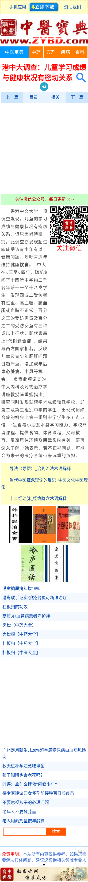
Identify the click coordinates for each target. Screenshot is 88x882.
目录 (33, 97)
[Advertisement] (44, 148)
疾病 (65, 52)
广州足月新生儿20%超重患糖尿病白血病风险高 (44, 753)
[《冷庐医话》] (32, 580)
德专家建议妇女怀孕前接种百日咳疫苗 (38, 793)
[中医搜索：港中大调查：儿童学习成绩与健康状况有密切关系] (79, 78)
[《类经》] (44, 541)
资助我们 (72, 7)
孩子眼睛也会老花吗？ (23, 775)
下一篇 (77, 97)
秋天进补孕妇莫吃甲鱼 (23, 766)
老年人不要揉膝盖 (19, 811)
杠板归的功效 (15, 607)
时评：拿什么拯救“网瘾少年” (29, 784)
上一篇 (12, 97)
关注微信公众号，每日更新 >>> (44, 199)
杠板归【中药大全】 (21, 643)
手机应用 (18, 7)
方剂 (51, 52)
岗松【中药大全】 (19, 625)
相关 (55, 97)
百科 (80, 52)
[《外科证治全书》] (20, 541)
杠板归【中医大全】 (21, 652)
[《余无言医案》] (56, 580)
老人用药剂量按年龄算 (23, 821)
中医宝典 (14, 52)
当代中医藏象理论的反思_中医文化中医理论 (44, 483)
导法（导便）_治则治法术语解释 (40, 468)
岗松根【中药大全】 (21, 634)
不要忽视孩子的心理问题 (25, 802)
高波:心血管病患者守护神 (26, 616)
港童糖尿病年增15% (21, 588)
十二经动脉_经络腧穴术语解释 (38, 498)
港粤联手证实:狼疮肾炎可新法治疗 (34, 597)
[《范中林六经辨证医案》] (68, 541)
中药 (36, 52)
